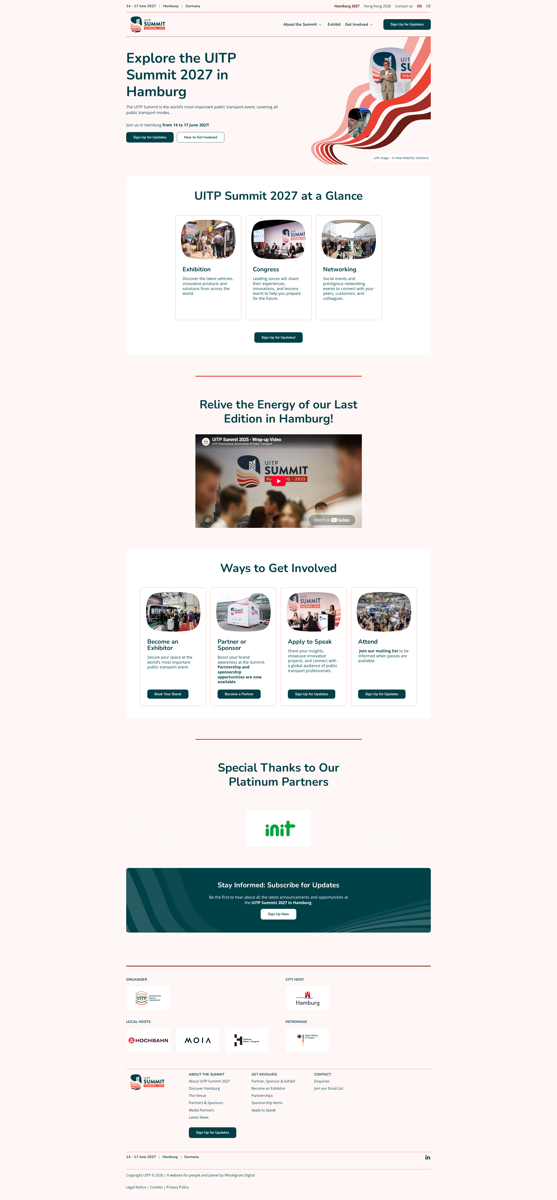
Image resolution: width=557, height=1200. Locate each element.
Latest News (199, 1117)
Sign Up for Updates (407, 24)
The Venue (197, 1095)
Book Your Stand (167, 694)
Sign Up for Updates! (278, 337)
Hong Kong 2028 (377, 6)
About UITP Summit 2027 (209, 1081)
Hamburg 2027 (346, 6)
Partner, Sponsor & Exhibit (273, 1081)
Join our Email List (328, 1088)
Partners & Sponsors (206, 1102)
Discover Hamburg (204, 1088)
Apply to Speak (264, 1110)
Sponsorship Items (267, 1102)
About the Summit (300, 24)
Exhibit (334, 24)
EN (419, 6)
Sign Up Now (278, 914)
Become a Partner (239, 694)
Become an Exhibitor (268, 1088)
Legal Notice (136, 1187)
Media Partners (201, 1110)
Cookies (156, 1187)
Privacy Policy (177, 1187)
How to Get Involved (200, 137)
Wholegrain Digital (240, 1175)
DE (428, 6)
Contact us (404, 6)
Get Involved (356, 24)
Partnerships (262, 1095)
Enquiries (322, 1081)
